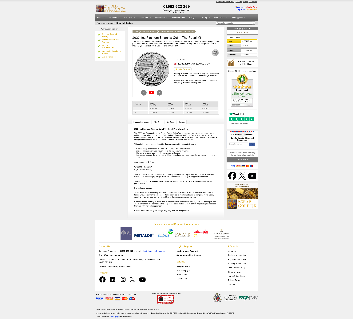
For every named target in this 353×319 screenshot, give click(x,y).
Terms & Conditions (236, 276)
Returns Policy (234, 272)
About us (239, 2)
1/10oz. (151, 162)
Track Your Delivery (236, 268)
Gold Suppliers (237, 17)
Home (99, 17)
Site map (232, 284)
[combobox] (234, 23)
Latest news (181, 279)
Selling (204, 17)
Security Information (237, 263)
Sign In (120, 23)
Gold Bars (113, 17)
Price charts (181, 275)
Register (129, 23)
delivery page (114, 316)
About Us (232, 251)
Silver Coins (160, 17)
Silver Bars (143, 17)
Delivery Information (237, 255)
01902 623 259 (176, 6)
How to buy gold (183, 270)
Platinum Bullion (178, 17)
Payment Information (237, 259)
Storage (192, 17)
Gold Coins (128, 17)
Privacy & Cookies (250, 2)
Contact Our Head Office (225, 2)
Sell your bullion (183, 266)
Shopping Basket (242, 28)
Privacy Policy (234, 280)
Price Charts (219, 17)
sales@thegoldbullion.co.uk (153, 251)
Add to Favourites (184, 69)
